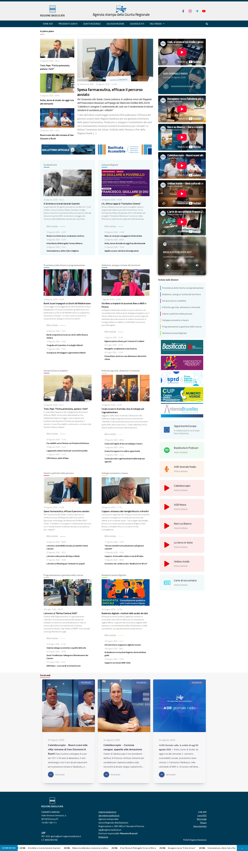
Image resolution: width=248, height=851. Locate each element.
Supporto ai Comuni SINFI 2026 (117, 662)
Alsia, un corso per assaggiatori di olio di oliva (123, 235)
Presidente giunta (68, 23)
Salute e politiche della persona (177, 313)
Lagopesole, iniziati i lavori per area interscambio (67, 450)
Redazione (103, 837)
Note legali (202, 819)
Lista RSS (202, 815)
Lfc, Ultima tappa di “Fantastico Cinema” (121, 203)
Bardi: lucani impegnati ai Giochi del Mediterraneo (67, 303)
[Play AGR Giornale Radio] (166, 86)
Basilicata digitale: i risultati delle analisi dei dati (125, 613)
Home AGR (48, 23)
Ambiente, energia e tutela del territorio (181, 294)
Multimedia (156, 23)
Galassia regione (115, 23)
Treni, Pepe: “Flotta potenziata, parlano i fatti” (66, 409)
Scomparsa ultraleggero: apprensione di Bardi (65, 352)
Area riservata (200, 826)
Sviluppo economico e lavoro (175, 320)
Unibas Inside (181, 561)
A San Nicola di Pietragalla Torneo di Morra (64, 243)
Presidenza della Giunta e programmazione (182, 288)
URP (43, 832)
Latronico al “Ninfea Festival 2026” (60, 613)
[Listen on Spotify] (164, 244)
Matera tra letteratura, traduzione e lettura (65, 235)
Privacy (203, 822)
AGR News (180, 504)
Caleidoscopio (182, 485)
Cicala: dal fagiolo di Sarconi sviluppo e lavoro (123, 443)
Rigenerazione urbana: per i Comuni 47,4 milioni (124, 341)
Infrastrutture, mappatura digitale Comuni (122, 644)
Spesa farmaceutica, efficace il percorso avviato (110, 91)
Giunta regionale (92, 23)
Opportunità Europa (185, 426)
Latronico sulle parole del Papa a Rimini (63, 556)
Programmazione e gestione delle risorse (182, 326)
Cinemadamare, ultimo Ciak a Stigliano (62, 250)
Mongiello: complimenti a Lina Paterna (120, 348)
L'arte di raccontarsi (185, 580)
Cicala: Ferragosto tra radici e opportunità (122, 451)
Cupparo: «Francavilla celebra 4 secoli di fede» (124, 556)
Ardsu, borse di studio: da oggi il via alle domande (124, 243)
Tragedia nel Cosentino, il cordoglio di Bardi (64, 345)
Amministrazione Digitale (174, 333)
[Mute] (198, 86)
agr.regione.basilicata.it (109, 815)
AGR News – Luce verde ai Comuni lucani (63, 665)
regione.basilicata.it (107, 812)
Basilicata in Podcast (186, 447)
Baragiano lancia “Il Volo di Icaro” (177, 847)
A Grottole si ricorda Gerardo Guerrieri (62, 203)
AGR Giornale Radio (185, 466)
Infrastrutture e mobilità (174, 300)
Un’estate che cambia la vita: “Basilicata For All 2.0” (125, 563)
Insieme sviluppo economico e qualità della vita (66, 647)
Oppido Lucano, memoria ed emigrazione (121, 250)
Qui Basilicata (137, 23)
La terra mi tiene (183, 542)
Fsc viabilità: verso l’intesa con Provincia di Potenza (67, 443)
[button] (198, 72)
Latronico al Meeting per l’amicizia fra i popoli (65, 563)
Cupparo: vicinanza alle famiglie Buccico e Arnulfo (125, 511)
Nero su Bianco (182, 523)
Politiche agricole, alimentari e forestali (181, 307)
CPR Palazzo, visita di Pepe (57, 458)
